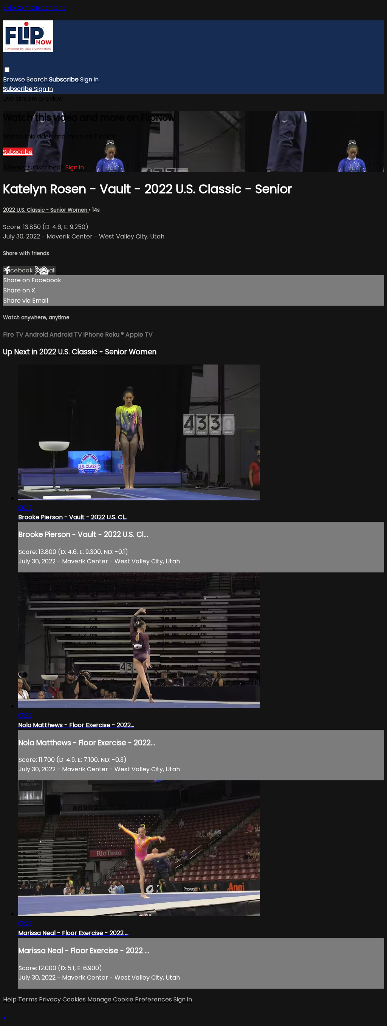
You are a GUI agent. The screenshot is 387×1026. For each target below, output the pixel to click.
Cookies (74, 999)
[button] (7, 69)
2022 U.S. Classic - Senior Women (46, 210)
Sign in (89, 79)
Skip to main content (34, 7)
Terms (28, 999)
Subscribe (18, 152)
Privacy (50, 999)
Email (48, 270)
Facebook (18, 270)
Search (37, 79)
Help (10, 999)
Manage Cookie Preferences (130, 999)
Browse (14, 79)
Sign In (43, 89)
